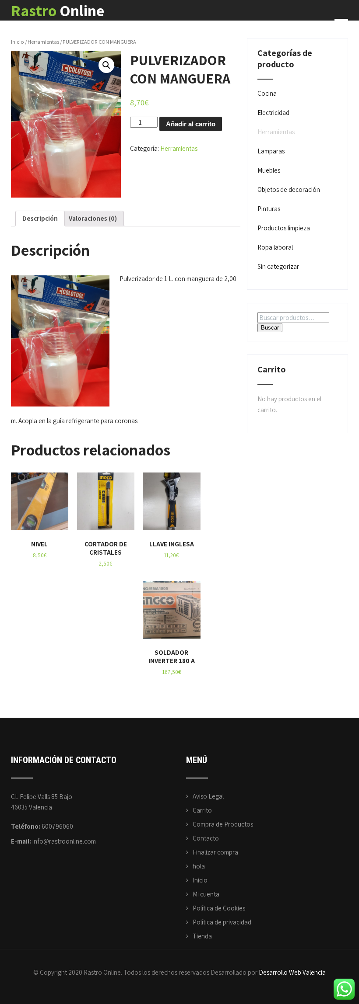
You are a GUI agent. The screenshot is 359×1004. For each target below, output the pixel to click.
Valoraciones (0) (93, 218)
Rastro (57, 10)
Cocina (267, 93)
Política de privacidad (222, 922)
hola (199, 866)
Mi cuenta (206, 894)
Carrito (202, 810)
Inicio (17, 41)
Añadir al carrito (190, 124)
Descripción (40, 218)
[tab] (40, 218)
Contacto (206, 838)
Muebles (268, 170)
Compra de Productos (223, 824)
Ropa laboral (275, 247)
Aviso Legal (208, 796)
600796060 (57, 826)
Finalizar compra (215, 852)
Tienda (202, 936)
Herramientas (43, 41)
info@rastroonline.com (64, 841)
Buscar (270, 327)
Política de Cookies (219, 908)
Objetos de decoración (288, 189)
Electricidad (273, 112)
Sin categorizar (278, 266)
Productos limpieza (283, 228)
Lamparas (271, 151)
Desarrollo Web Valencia (292, 972)
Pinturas (268, 209)
